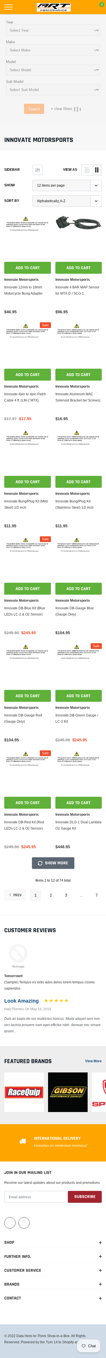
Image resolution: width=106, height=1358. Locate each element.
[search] (22, 7)
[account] (85, 7)
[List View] (87, 170)
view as (70, 169)
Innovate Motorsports (21, 279)
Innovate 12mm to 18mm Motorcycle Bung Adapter (23, 290)
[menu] (8, 7)
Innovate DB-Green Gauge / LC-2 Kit (76, 718)
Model (11, 61)
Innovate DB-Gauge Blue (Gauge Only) (74, 611)
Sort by (11, 200)
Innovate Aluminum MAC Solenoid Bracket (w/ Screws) (77, 397)
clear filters (61, 108)
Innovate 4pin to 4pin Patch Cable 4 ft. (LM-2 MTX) (25, 397)
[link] (27, 238)
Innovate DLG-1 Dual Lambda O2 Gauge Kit (78, 825)
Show (9, 185)
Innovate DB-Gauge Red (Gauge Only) (23, 718)
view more (93, 1061)
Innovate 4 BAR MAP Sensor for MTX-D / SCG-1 (77, 290)
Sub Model (14, 81)
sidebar (12, 169)
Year (9, 22)
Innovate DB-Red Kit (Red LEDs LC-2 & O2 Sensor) (24, 825)
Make (10, 42)
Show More (56, 863)
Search (34, 109)
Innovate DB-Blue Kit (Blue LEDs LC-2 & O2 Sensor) (24, 611)
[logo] (54, 7)
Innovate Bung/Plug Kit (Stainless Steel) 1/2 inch (74, 504)
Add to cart (28, 268)
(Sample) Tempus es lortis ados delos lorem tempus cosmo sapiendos (49, 985)
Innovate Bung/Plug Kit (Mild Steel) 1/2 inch (26, 504)
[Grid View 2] (96, 170)
